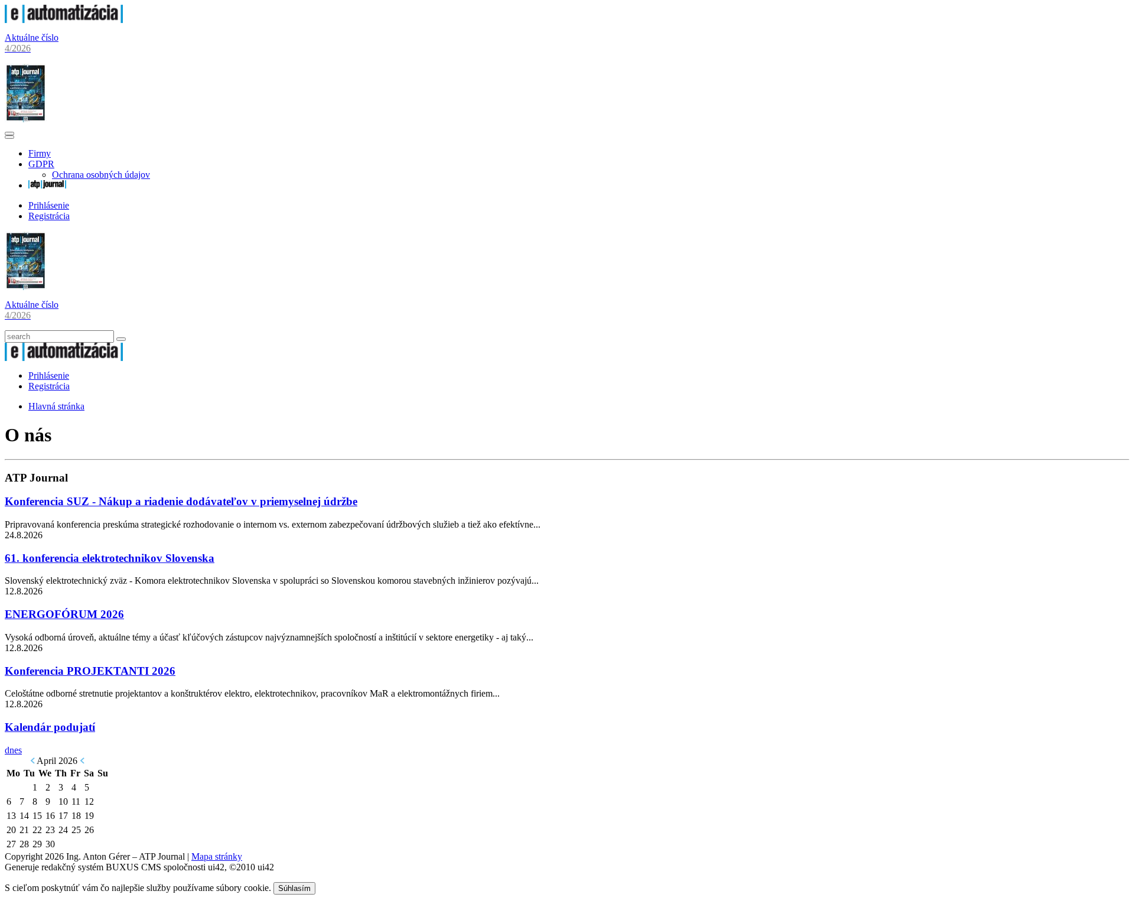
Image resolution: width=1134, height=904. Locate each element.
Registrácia (49, 216)
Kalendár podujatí (50, 727)
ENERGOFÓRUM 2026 (64, 614)
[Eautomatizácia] (64, 20)
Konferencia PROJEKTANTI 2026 (90, 671)
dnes (13, 750)
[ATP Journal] (47, 185)
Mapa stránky (216, 856)
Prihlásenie (48, 205)
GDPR (41, 164)
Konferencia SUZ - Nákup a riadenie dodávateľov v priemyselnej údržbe (181, 501)
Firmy (39, 153)
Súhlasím (294, 888)
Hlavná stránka (56, 406)
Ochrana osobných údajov (101, 175)
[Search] (121, 339)
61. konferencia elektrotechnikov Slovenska (109, 558)
